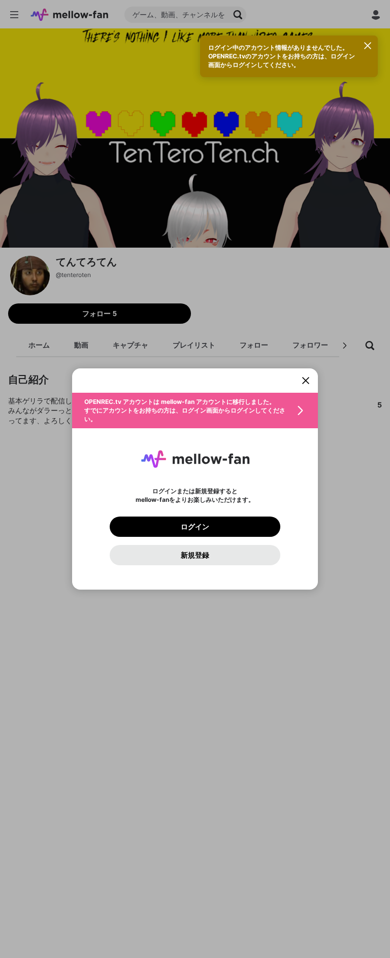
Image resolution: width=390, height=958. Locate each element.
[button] (195, 410)
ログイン (195, 527)
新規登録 (195, 555)
